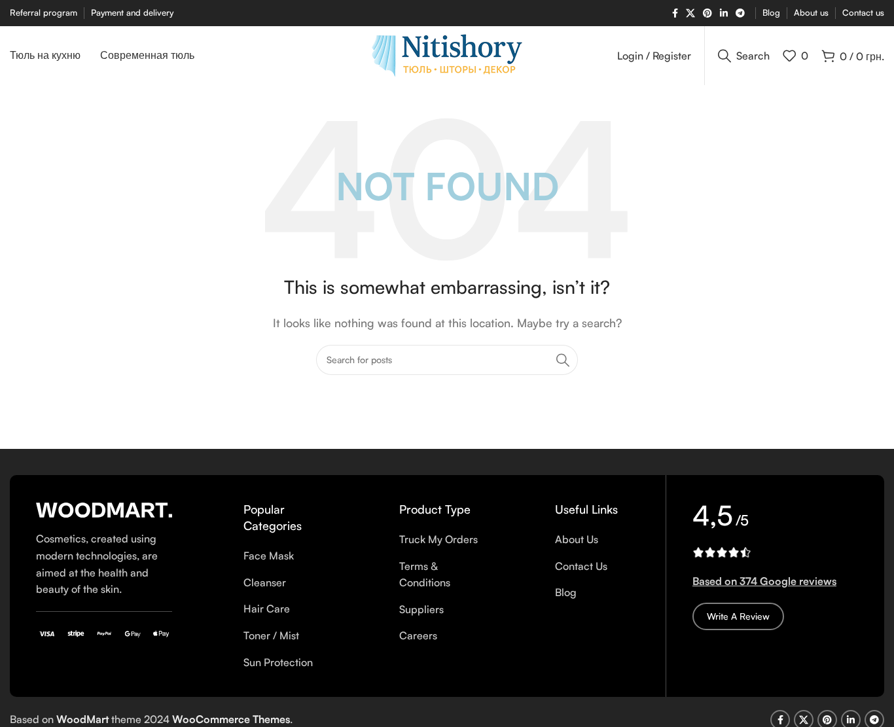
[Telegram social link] (740, 13)
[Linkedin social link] (724, 13)
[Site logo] (447, 54)
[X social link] (690, 13)
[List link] (285, 556)
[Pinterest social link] (707, 13)
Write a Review (738, 616)
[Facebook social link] (675, 13)
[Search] (563, 360)
